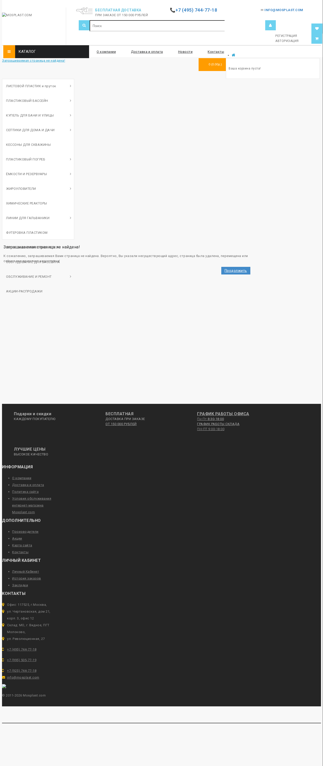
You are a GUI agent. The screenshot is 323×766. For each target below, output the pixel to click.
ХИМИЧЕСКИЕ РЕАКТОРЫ (26, 203)
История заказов (26, 578)
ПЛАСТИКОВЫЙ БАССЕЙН (27, 101)
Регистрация (286, 36)
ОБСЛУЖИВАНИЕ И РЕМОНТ (29, 276)
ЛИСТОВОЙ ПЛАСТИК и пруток (31, 86)
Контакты (216, 52)
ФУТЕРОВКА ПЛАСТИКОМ (27, 233)
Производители (25, 531)
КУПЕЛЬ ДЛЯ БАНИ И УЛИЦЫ (30, 115)
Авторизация (287, 41)
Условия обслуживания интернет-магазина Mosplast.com (31, 505)
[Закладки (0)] (317, 29)
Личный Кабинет (25, 571)
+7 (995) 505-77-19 (21, 660)
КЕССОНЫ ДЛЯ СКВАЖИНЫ (28, 145)
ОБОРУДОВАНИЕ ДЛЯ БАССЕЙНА (33, 262)
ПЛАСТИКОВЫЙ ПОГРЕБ (25, 159)
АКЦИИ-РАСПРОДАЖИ (24, 291)
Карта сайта (22, 545)
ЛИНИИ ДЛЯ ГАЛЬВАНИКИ (27, 218)
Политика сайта (25, 492)
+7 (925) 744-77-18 (21, 670)
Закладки (20, 585)
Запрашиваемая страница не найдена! (33, 60)
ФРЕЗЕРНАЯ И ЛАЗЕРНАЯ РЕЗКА (32, 247)
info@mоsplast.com (23, 677)
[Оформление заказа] (316, 39)
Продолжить (236, 271)
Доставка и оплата (147, 52)
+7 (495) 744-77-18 (21, 649)
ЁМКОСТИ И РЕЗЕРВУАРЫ (26, 174)
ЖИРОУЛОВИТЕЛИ (21, 189)
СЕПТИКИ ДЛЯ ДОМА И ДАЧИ (30, 130)
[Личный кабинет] (270, 25)
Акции (17, 538)
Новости (185, 52)
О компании (106, 52)
